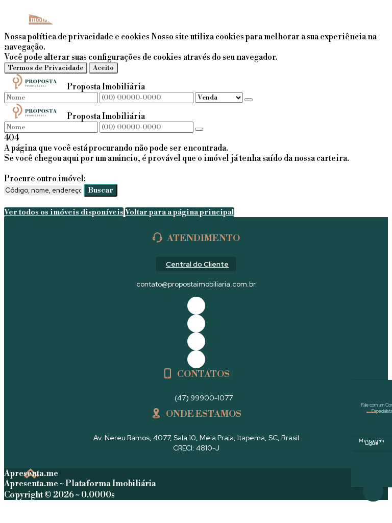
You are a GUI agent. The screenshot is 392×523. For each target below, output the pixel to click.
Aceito (103, 68)
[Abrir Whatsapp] (373, 491)
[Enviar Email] (371, 469)
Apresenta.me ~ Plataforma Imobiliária (80, 484)
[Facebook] (196, 306)
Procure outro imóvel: (45, 179)
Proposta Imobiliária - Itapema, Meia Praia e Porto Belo (53, 29)
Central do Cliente (197, 264)
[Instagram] (196, 359)
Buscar (100, 190)
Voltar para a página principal (179, 212)
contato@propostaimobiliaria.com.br (196, 284)
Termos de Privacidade (45, 68)
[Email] (196, 341)
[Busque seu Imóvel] (377, 28)
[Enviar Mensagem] (199, 129)
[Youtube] (196, 323)
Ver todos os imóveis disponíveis (64, 212)
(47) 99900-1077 (204, 397)
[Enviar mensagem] (248, 99)
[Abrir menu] (3, 45)
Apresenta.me (31, 473)
